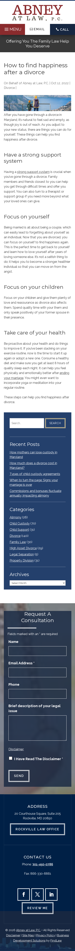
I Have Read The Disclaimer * (38, 759)
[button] (12, 28)
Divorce (9, 88)
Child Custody (20, 523)
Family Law (18, 542)
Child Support (19, 530)
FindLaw (56, 940)
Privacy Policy (45, 935)
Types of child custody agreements (35, 474)
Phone (13, 684)
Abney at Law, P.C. (36, 83)
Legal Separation (22, 554)
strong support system (33, 172)
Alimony (15, 517)
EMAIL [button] (39, 29)
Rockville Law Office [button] (37, 829)
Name (13, 642)
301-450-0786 (42, 864)
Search (55, 423)
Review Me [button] (37, 908)
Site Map (28, 935)
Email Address (21, 663)
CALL (64, 29)
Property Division (22, 560)
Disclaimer (16, 749)
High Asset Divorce (23, 548)
